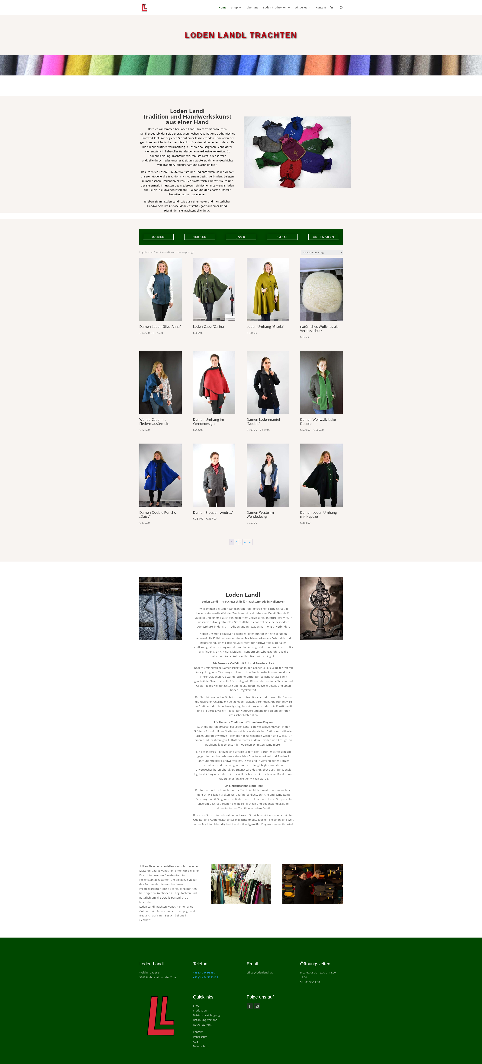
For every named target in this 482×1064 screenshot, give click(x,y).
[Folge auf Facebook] (250, 1006)
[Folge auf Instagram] (257, 1006)
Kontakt (321, 7)
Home (222, 7)
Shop (234, 7)
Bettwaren (323, 237)
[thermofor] (297, 187)
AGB (195, 1041)
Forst (282, 237)
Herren (199, 237)
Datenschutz (201, 1046)
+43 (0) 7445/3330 (204, 972)
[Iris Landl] (312, 903)
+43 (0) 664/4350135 (205, 977)
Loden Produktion (275, 7)
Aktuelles (301, 7)
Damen (158, 237)
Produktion (200, 1010)
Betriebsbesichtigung (206, 1015)
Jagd (241, 237)
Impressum (200, 1037)
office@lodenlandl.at (260, 972)
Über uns (252, 7)
